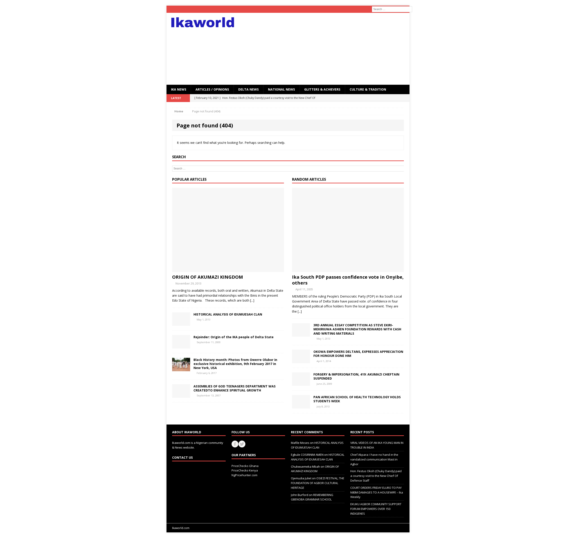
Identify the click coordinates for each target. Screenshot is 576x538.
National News (281, 89)
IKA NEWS (178, 89)
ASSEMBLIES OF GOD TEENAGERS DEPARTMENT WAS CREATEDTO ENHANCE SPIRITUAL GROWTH (235, 388)
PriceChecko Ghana (245, 466)
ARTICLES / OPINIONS (212, 89)
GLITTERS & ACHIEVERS (322, 89)
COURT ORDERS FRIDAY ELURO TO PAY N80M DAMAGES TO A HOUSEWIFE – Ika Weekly (376, 492)
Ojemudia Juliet (301, 478)
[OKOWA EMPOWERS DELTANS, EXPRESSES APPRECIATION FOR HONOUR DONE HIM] (301, 360)
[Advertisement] (327, 48)
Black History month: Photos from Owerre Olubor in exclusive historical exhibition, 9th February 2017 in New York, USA (235, 364)
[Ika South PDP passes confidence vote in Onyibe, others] (348, 269)
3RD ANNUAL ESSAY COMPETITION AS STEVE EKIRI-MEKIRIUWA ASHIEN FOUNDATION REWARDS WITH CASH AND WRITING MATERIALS (357, 329)
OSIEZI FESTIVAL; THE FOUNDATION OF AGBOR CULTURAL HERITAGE (317, 483)
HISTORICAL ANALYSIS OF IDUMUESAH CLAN (228, 314)
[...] (252, 300)
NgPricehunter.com (244, 475)
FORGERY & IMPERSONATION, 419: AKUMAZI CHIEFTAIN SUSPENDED (356, 376)
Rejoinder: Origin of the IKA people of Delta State (234, 337)
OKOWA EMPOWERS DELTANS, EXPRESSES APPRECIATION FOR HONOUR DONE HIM (358, 353)
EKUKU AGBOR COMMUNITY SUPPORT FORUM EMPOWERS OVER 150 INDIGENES (375, 509)
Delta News (248, 89)
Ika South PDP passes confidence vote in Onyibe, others (348, 280)
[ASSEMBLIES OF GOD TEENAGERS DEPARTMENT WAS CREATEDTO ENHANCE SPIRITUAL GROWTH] (181, 395)
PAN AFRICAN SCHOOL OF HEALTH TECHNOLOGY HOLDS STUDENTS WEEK (357, 399)
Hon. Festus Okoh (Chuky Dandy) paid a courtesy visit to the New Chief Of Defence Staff (376, 475)
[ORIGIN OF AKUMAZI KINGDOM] (228, 269)
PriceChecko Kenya (245, 470)
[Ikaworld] (204, 22)
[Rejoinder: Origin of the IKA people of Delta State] (181, 346)
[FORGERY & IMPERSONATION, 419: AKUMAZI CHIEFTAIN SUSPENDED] (301, 383)
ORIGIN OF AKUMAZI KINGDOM (207, 277)
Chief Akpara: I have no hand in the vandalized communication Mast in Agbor (374, 459)
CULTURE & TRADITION (368, 89)
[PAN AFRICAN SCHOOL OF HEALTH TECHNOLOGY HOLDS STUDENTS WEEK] (301, 406)
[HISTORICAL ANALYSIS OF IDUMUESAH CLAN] (181, 323)
